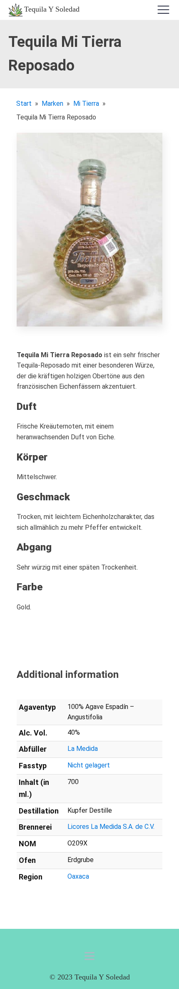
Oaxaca (78, 876)
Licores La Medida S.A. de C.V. (110, 827)
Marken (52, 103)
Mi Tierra (86, 103)
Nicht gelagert (88, 765)
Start (24, 103)
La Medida (82, 749)
